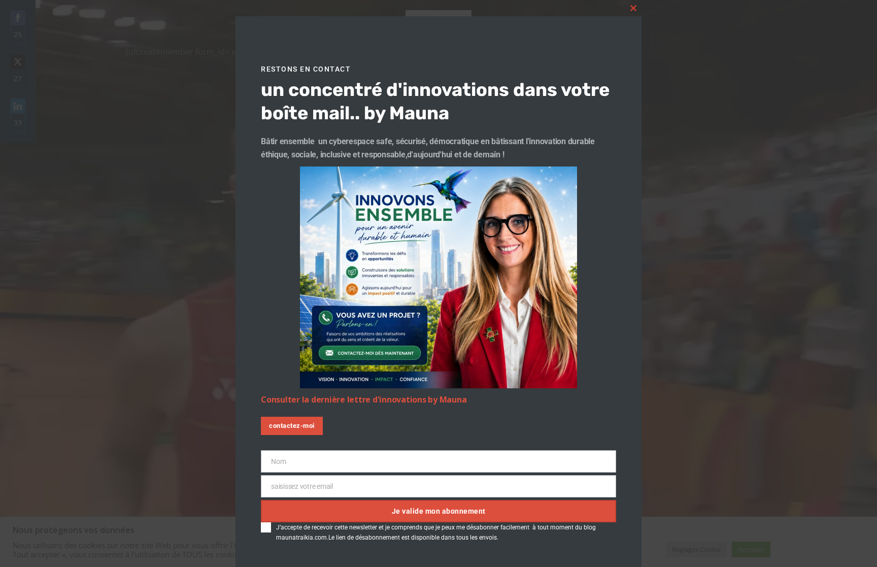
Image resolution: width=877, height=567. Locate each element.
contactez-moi (292, 425)
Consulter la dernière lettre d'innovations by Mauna (363, 399)
